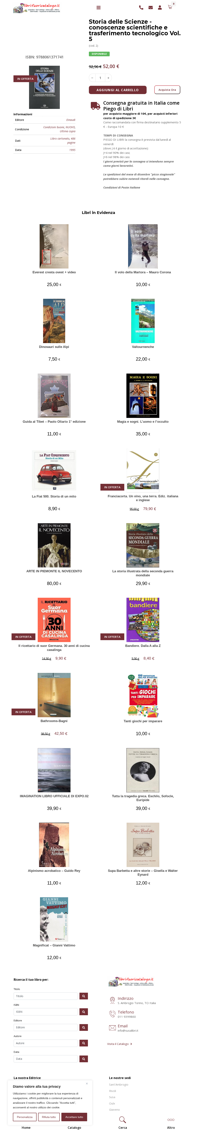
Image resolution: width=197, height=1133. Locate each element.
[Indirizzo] (112, 1000)
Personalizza (25, 1117)
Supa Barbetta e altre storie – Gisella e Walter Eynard (143, 872)
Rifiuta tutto (49, 1117)
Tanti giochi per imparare (143, 721)
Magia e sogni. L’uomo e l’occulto (143, 421)
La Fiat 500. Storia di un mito (54, 496)
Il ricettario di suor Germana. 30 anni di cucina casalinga (54, 648)
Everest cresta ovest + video (54, 272)
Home (26, 1127)
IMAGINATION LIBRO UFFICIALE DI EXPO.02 (54, 796)
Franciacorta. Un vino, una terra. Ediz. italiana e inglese (143, 498)
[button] (122, 1120)
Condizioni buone (53, 127)
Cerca (123, 1127)
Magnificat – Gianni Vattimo (54, 945)
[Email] (112, 1028)
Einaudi (70, 120)
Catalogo (74, 1127)
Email (123, 1026)
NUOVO (70, 127)
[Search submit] (83, 996)
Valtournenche (143, 347)
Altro (171, 1127)
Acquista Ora (167, 90)
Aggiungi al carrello (118, 90)
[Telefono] (112, 1014)
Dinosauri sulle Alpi (54, 347)
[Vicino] (88, 1083)
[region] (50, 1102)
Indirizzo (126, 998)
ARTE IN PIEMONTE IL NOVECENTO (54, 571)
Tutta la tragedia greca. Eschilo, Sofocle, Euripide (143, 798)
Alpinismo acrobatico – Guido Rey (54, 871)
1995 (72, 150)
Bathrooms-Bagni (54, 721)
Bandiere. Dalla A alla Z (143, 646)
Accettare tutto (74, 1117)
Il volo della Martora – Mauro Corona (143, 272)
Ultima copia (67, 131)
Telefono (126, 1012)
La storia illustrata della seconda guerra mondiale (142, 573)
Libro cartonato (59, 138)
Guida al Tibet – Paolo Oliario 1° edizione (54, 421)
